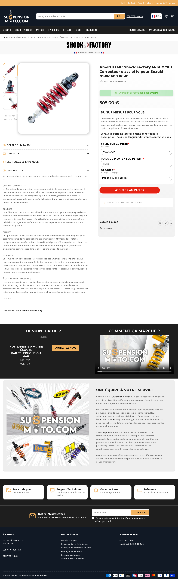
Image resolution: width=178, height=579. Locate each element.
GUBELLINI (91, 30)
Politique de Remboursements (76, 547)
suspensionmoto (19, 575)
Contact (131, 3)
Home (5, 37)
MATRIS (40, 30)
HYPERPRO (53, 30)
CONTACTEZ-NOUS (65, 347)
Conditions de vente (70, 555)
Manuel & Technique (165, 3)
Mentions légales (69, 540)
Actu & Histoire (145, 3)
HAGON (78, 30)
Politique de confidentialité (74, 544)
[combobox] (80, 16)
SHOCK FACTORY (23, 30)
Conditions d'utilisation (72, 558)
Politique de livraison (71, 551)
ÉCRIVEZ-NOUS (135, 16)
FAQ (123, 3)
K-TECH (67, 30)
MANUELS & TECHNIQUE (162, 30)
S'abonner (139, 512)
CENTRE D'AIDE (137, 30)
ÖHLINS (7, 30)
